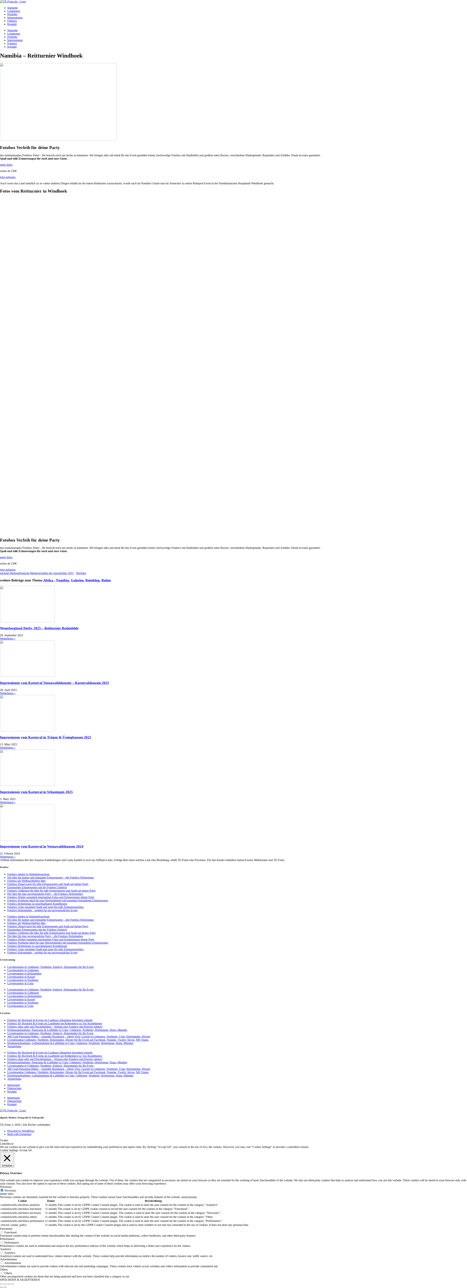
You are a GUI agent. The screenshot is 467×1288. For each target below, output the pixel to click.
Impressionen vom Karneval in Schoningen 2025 (36, 792)
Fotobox (12, 20)
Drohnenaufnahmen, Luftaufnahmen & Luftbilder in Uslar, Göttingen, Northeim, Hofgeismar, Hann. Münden (70, 1043)
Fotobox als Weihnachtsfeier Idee (26, 880)
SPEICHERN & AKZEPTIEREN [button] (20, 1279)
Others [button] (4, 1269)
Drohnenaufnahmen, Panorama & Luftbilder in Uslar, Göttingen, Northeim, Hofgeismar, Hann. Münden (67, 1030)
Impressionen (15, 17)
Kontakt (12, 24)
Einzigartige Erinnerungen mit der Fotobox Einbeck (37, 887)
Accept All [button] (25, 1150)
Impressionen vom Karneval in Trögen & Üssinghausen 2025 (45, 737)
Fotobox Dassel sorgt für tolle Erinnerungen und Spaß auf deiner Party (47, 884)
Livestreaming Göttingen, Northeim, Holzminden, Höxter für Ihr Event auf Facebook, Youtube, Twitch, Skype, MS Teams (77, 1039)
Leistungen (13, 11)
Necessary (10, 1190)
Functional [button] (6, 1228)
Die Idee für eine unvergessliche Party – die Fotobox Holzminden (45, 893)
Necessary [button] (6, 1186)
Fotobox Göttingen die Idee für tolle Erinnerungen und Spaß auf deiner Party (51, 890)
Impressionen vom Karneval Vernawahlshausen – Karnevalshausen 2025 (54, 683)
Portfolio (12, 14)
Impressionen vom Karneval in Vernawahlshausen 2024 (41, 846)
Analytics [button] (5, 1249)
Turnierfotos (14, 1046)
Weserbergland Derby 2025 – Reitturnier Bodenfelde (39, 628)
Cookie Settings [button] (9, 1150)
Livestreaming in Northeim (22, 980)
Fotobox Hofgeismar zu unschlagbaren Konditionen (37, 903)
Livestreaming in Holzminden (24, 973)
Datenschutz (14, 1088)
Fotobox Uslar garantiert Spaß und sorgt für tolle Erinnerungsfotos (45, 907)
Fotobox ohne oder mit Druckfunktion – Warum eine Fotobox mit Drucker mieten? (55, 1026)
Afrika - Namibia (56, 580)
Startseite (12, 7)
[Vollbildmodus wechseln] (5, 1284)
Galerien (77, 580)
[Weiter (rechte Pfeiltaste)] (5, 1287)
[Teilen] (8, 1284)
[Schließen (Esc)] (12, 1284)
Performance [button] (7, 1238)
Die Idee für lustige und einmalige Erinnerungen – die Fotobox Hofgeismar (50, 877)
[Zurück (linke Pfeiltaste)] (1, 1287)
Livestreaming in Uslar (20, 983)
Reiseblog (92, 580)
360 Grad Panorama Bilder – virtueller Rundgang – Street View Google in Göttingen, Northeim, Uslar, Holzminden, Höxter (78, 1036)
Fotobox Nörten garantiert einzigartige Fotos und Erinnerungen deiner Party (50, 897)
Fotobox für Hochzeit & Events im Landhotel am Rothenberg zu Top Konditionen (54, 1023)
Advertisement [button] (8, 1259)
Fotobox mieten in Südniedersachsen (28, 874)
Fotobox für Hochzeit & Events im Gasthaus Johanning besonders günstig (49, 1020)
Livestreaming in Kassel (21, 976)
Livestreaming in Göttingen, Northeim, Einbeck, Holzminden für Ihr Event (50, 967)
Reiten (106, 580)
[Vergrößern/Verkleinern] (1, 1284)
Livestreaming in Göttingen (23, 970)
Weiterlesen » (8, 638)
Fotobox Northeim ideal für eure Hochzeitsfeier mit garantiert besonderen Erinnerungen (57, 900)
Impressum (13, 1085)
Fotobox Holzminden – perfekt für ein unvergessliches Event (42, 910)
